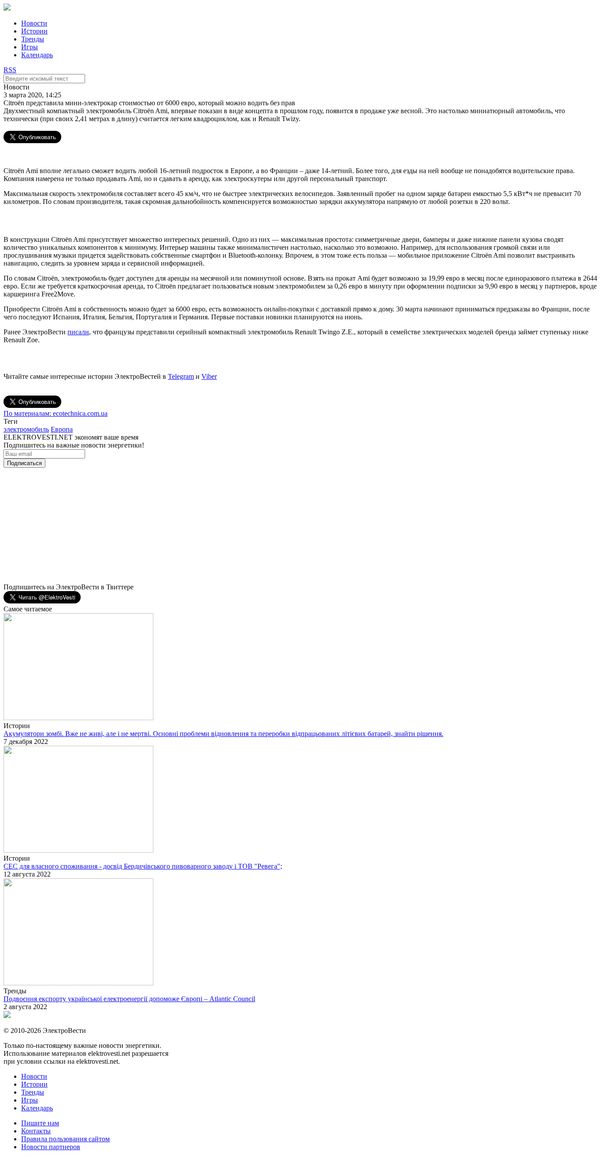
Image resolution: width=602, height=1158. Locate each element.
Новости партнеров (50, 1147)
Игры (29, 47)
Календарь (37, 55)
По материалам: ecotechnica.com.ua (56, 413)
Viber (209, 376)
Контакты (36, 1131)
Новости (34, 23)
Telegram (181, 376)
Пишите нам (40, 1123)
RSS (10, 70)
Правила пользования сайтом (65, 1139)
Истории (34, 31)
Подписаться (24, 463)
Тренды (32, 39)
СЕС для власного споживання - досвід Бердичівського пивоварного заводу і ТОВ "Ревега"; (143, 866)
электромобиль (26, 429)
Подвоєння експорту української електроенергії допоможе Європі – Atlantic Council (129, 999)
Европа (62, 429)
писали (78, 332)
